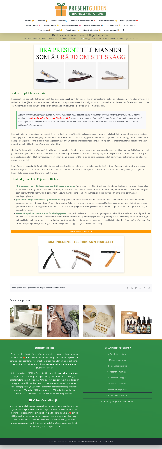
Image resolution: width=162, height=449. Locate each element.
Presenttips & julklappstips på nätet (84, 441)
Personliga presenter (117, 366)
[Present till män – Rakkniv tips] (81, 45)
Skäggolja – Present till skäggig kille (136, 321)
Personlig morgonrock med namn (118, 401)
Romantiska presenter (118, 395)
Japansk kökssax (62, 321)
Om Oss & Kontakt (105, 441)
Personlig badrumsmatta (26, 321)
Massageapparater (117, 360)
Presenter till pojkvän (117, 389)
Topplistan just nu (118, 354)
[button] (123, 30)
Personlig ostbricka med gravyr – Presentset (99, 321)
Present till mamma (117, 371)
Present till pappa (118, 377)
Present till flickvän (117, 383)
